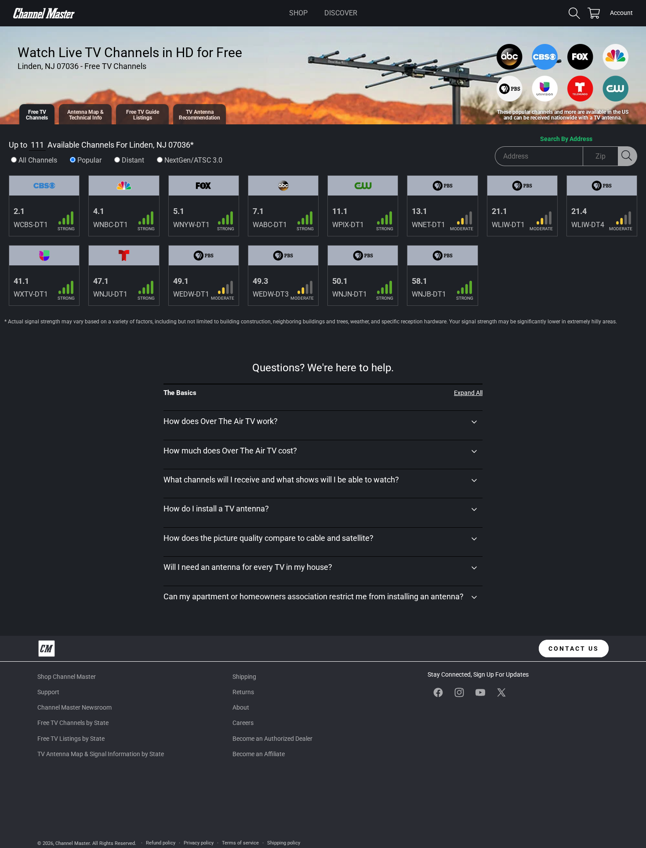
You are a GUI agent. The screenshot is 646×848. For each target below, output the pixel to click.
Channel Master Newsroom (74, 707)
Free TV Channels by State (73, 722)
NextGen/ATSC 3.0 (193, 160)
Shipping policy (283, 843)
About (240, 707)
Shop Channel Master (66, 676)
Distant (133, 160)
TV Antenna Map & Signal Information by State (100, 753)
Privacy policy (199, 843)
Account (621, 13)
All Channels (37, 160)
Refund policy (160, 843)
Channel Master (72, 843)
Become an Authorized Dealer (272, 738)
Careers (243, 722)
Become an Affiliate (258, 753)
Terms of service (240, 843)
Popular (89, 160)
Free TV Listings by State (71, 738)
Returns (243, 692)
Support (48, 692)
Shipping (244, 676)
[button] (298, 13)
